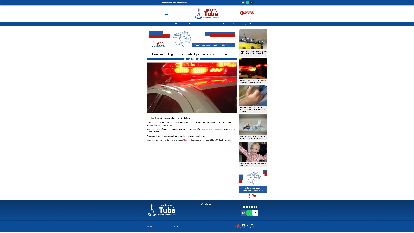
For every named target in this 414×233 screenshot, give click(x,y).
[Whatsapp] (247, 2)
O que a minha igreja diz (242, 24)
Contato (223, 24)
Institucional (178, 24)
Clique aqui (187, 140)
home (164, 24)
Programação (194, 24)
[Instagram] (251, 2)
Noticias (210, 24)
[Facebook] (243, 2)
